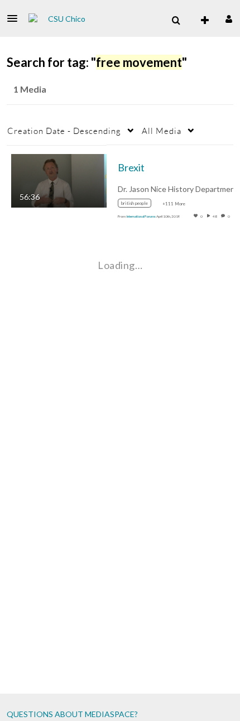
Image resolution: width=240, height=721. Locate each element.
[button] (16, 18)
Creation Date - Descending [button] (64, 131)
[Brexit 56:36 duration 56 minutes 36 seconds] (59, 179)
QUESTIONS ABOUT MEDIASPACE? (72, 714)
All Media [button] (161, 131)
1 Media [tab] (29, 89)
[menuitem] (176, 21)
